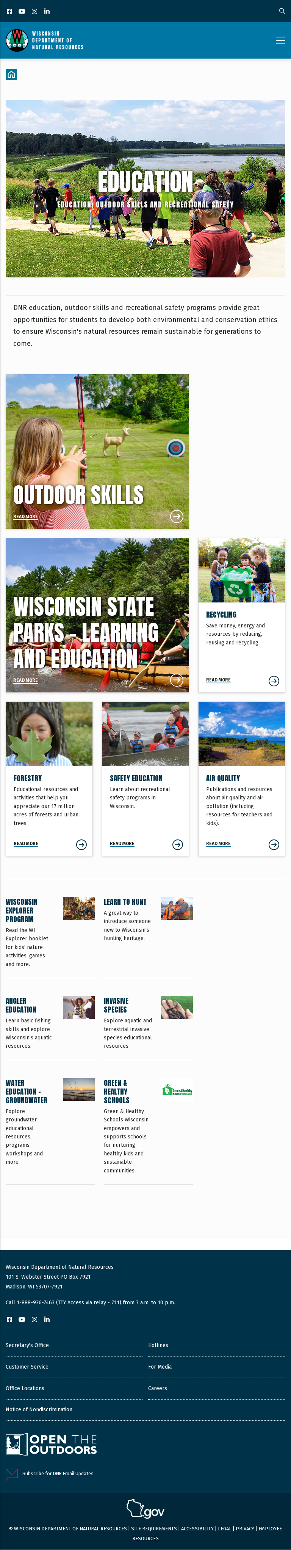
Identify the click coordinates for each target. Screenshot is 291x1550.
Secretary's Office (27, 1345)
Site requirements (154, 1528)
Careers (157, 1388)
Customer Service (27, 1367)
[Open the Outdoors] (51, 1445)
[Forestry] (49, 779)
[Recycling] (242, 615)
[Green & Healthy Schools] (148, 1131)
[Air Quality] (242, 779)
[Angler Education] (50, 1028)
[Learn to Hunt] (148, 937)
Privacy (245, 1528)
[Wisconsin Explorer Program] (50, 937)
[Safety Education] (145, 779)
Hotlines (158, 1345)
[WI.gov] (145, 1510)
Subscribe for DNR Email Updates (58, 1473)
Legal (225, 1528)
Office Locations (25, 1388)
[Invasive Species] (148, 1028)
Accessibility (197, 1528)
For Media (160, 1367)
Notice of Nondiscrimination (39, 1409)
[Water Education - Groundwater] (50, 1131)
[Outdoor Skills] (97, 451)
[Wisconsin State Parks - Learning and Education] (97, 615)
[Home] (44, 40)
